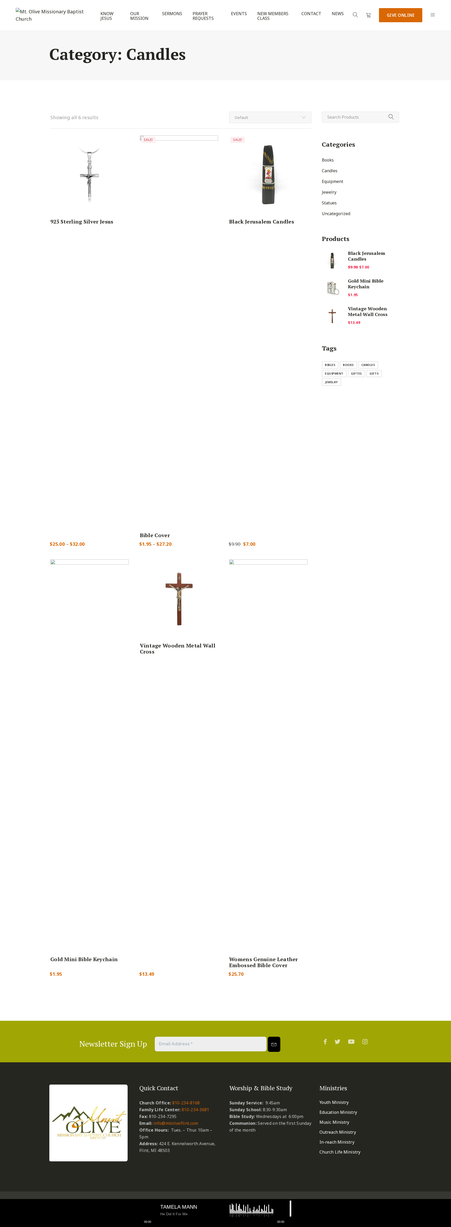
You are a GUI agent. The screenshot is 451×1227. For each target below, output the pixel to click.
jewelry (331, 382)
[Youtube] (351, 1041)
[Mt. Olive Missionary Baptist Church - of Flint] (53, 15)
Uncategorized (336, 213)
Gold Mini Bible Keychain (84, 959)
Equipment (332, 181)
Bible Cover (155, 535)
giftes (356, 373)
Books (328, 160)
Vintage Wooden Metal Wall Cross (178, 648)
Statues (329, 203)
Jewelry (329, 192)
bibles (330, 365)
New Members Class (272, 16)
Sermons (172, 13)
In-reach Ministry (336, 1142)
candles (368, 365)
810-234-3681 (195, 1110)
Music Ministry (334, 1122)
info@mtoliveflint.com (175, 1123)
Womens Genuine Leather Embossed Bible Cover (263, 962)
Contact (311, 13)
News (338, 13)
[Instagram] (365, 1041)
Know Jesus (107, 16)
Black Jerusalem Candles (261, 221)
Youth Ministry (334, 1102)
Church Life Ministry (339, 1152)
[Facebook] (325, 1041)
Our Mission (139, 16)
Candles (329, 171)
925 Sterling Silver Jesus (82, 221)
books (348, 365)
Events (239, 13)
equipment (334, 373)
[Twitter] (337, 1041)
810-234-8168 (186, 1103)
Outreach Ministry (337, 1132)
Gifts (374, 373)
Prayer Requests (203, 16)
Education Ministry (338, 1112)
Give (401, 15)
